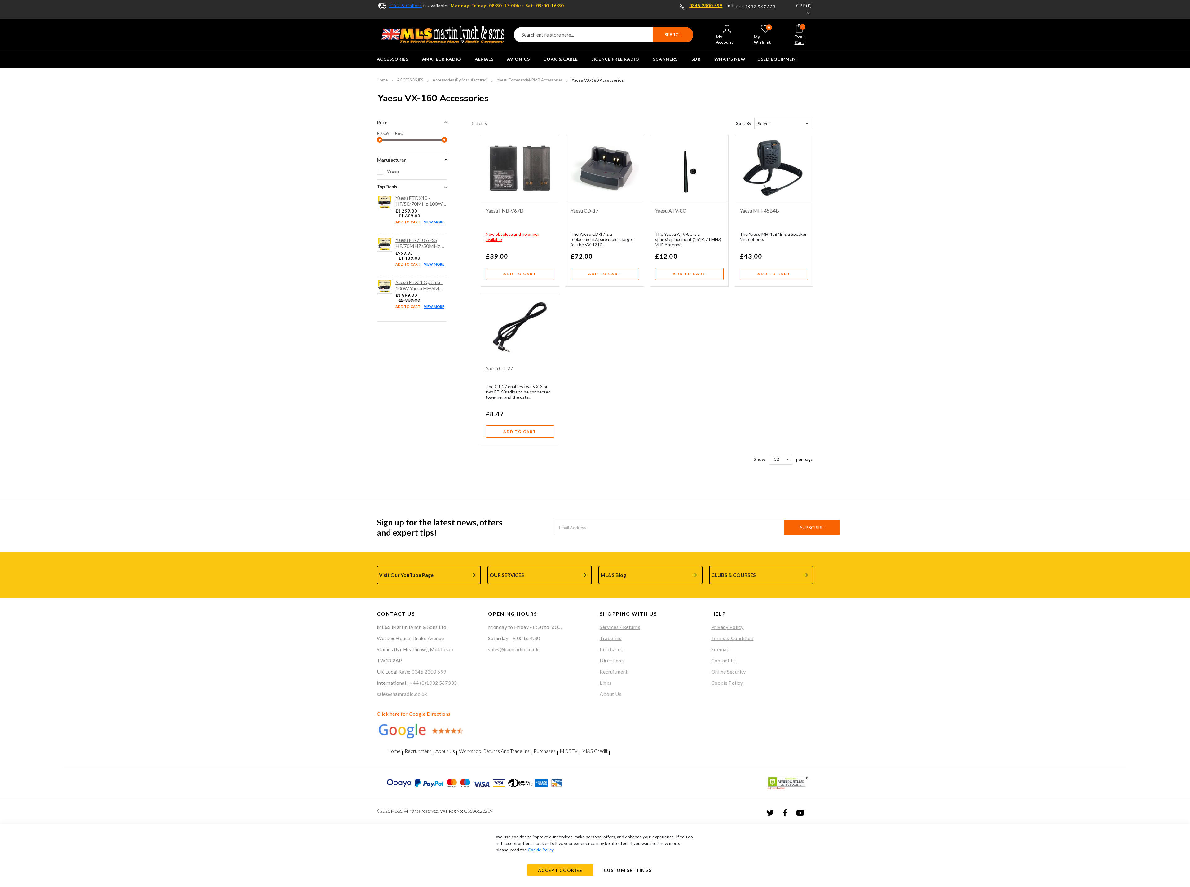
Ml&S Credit (594, 751)
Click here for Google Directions (414, 714)
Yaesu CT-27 (499, 368)
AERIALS (484, 59)
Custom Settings (628, 870)
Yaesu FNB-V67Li (504, 210)
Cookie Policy (727, 683)
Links (606, 683)
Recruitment (614, 671)
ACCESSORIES (392, 59)
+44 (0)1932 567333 (433, 683)
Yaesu (392, 171)
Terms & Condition (732, 638)
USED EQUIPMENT (778, 59)
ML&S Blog (613, 575)
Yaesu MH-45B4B (759, 210)
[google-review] (428, 731)
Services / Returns (620, 627)
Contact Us (724, 660)
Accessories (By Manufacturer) (460, 79)
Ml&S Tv (568, 751)
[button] (800, 9)
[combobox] (603, 34)
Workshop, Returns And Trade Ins (494, 751)
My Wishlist (762, 34)
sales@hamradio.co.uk (402, 694)
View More (434, 222)
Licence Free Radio (615, 59)
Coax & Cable (560, 59)
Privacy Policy (727, 627)
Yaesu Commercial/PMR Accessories (530, 79)
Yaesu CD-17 (584, 210)
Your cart (799, 35)
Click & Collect (405, 5)
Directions (612, 660)
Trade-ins (611, 638)
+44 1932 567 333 (755, 6)
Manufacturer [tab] (391, 160)
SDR (696, 59)
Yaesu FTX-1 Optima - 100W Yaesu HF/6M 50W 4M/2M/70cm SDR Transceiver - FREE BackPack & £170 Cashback (420, 285)
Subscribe (812, 527)
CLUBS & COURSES (733, 575)
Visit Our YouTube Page (406, 575)
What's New (729, 59)
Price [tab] (382, 122)
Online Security (728, 671)
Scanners (665, 59)
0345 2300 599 (705, 5)
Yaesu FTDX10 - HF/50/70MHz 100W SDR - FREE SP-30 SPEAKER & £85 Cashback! (419, 201)
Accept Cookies (560, 870)
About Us (610, 694)
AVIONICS (518, 59)
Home (383, 79)
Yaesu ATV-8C (670, 210)
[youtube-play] (800, 812)
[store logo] (443, 35)
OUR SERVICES (507, 575)
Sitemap (720, 649)
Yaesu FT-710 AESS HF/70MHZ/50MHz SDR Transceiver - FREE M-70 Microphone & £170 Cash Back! (420, 243)
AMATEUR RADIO (441, 59)
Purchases (611, 649)
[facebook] (785, 812)
